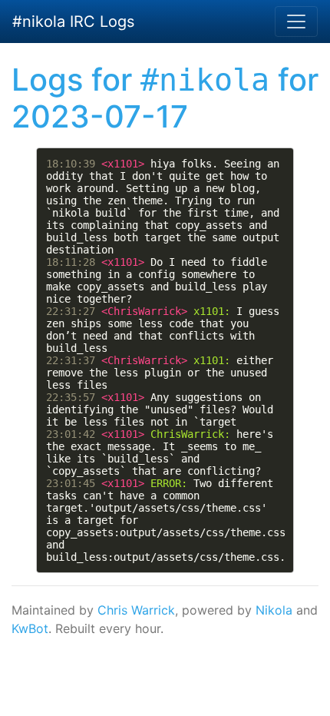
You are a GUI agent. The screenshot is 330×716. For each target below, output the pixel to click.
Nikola (274, 610)
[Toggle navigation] (296, 21)
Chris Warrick (136, 610)
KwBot (30, 628)
